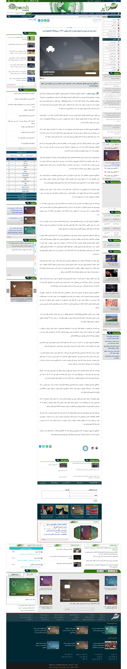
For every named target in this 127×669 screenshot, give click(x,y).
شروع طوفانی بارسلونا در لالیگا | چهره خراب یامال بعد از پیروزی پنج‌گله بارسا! (17, 59)
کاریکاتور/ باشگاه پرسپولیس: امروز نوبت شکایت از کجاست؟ (21, 299)
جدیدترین (42, 482)
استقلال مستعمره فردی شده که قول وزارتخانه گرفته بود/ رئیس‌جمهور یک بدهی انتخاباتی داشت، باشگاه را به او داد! (101, 553)
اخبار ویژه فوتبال (12, 84)
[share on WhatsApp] (45, 20)
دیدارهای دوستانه (63, 477)
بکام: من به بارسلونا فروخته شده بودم (16, 219)
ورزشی (35, 244)
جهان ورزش (75, 619)
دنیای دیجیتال (43, 617)
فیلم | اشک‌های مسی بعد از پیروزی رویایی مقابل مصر (85, 604)
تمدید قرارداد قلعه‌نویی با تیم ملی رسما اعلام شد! (87, 470)
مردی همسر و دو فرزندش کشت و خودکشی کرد (78, 516)
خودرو (35, 270)
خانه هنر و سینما (58, 615)
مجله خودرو (44, 619)
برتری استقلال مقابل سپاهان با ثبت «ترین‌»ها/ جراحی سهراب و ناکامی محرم (18, 66)
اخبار (63, 13)
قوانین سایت (111, 657)
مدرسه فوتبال (15, 574)
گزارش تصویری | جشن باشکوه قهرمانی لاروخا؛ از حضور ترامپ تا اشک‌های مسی (98, 645)
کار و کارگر (100, 619)
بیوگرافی (77, 13)
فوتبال (99, 20)
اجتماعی (35, 258)
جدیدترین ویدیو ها (112, 623)
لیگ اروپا (24, 194)
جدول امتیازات (29, 155)
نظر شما (67, 490)
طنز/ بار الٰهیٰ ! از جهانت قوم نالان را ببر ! (26, 605)
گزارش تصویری (96, 659)
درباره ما (113, 654)
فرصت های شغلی (65, 657)
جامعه (91, 615)
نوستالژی (33, 203)
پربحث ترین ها (99, 13)
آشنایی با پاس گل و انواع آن (27, 132)
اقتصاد (101, 617)
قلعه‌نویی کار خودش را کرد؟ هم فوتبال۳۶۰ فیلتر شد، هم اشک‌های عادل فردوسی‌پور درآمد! (101, 566)
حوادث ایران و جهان (88, 619)
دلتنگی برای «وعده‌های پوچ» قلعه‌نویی (81, 463)
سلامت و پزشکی (89, 617)
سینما (35, 251)
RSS (84, 659)
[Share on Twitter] (39, 20)
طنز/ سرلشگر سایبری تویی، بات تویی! (26, 608)
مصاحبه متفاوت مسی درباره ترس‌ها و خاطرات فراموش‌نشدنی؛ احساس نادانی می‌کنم (112, 164)
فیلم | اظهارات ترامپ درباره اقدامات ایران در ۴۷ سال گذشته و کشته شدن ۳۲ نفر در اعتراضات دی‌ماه (40, 630)
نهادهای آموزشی (73, 615)
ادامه (106, 237)
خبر (117, 73)
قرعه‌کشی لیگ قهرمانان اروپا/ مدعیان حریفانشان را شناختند (17, 79)
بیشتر (9, 237)
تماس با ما (97, 654)
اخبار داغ (113, 13)
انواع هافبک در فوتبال (29, 110)
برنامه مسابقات (13, 155)
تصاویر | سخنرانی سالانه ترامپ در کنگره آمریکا (69, 644)
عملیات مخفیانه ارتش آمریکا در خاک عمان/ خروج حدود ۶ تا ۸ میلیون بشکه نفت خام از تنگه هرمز (62, 516)
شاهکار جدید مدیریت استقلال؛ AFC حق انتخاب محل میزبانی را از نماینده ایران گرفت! (101, 549)
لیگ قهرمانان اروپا (22, 196)
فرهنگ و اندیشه (58, 617)
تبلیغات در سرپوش (80, 654)
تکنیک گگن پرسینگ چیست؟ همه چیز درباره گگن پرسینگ (21, 122)
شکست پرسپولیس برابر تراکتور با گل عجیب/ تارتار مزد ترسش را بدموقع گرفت (18, 52)
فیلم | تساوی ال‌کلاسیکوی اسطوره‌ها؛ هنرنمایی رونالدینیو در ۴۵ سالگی (45, 588)
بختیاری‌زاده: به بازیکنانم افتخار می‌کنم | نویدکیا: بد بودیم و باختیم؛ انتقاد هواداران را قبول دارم (17, 72)
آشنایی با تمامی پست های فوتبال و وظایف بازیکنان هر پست (21, 106)
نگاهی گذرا (67, 654)
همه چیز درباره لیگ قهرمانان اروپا (26, 116)
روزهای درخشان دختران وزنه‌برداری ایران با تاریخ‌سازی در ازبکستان (112, 279)
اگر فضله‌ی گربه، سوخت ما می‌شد (27, 610)
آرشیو (27, 1)
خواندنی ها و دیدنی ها (25, 615)
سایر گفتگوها (108, 178)
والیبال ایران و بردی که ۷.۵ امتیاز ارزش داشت (112, 308)
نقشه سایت (82, 657)
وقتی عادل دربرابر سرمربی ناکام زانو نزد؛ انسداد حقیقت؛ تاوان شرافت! (102, 561)
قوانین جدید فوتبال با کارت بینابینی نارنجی (24, 93)
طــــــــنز (30, 574)
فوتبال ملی (95, 20)
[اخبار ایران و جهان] (109, 12)
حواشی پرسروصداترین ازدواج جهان (64, 563)
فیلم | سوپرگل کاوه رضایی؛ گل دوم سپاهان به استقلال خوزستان (45, 607)
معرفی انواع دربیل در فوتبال (27, 127)
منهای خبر (91, 13)
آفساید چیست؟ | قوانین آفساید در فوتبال (24, 99)
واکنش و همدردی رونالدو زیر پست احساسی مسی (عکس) (61, 557)
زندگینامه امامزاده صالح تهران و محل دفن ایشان (56, 524)
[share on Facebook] (48, 20)
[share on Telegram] (42, 20)
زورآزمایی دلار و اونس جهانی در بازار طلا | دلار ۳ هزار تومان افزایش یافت (93, 516)
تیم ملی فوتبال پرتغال (53, 464)
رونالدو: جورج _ (97, 16)
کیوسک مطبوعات (69, 13)
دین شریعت (59, 619)
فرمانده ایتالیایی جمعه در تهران (111, 293)
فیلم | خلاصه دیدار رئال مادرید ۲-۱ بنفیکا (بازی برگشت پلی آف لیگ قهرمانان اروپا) (110, 588)
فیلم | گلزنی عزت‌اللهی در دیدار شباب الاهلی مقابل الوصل (110, 607)
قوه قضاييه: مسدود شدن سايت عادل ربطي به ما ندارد (105, 556)
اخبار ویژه (107, 13)
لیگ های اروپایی (22, 199)
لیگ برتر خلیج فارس (21, 152)
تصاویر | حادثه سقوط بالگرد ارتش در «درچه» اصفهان (41, 645)
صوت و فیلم (112, 659)
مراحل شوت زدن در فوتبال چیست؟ (26, 138)
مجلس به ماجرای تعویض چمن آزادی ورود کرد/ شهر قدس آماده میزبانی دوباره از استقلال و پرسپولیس (111, 323)
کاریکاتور (33, 278)
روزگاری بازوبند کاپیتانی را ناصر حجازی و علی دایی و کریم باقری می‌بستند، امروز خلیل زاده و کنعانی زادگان (15, 230)
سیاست (101, 615)
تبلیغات (13, 1)
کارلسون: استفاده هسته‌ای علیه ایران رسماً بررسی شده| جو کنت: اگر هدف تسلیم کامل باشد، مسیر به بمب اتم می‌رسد (46, 516)
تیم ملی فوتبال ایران (62, 470)
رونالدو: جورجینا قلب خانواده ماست (64, 549)
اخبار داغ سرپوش (108, 137)
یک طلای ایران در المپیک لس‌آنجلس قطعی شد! (112, 264)
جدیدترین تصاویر (112, 638)
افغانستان (28, 619)
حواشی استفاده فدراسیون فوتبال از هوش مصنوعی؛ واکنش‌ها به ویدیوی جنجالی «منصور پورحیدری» (15, 210)
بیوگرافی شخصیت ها (25, 617)
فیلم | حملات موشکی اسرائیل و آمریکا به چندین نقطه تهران (69, 630)
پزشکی (35, 264)
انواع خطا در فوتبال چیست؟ (27, 143)
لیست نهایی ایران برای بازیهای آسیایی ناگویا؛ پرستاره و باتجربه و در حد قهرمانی (86, 476)
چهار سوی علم (43, 615)
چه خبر (31, 240)
